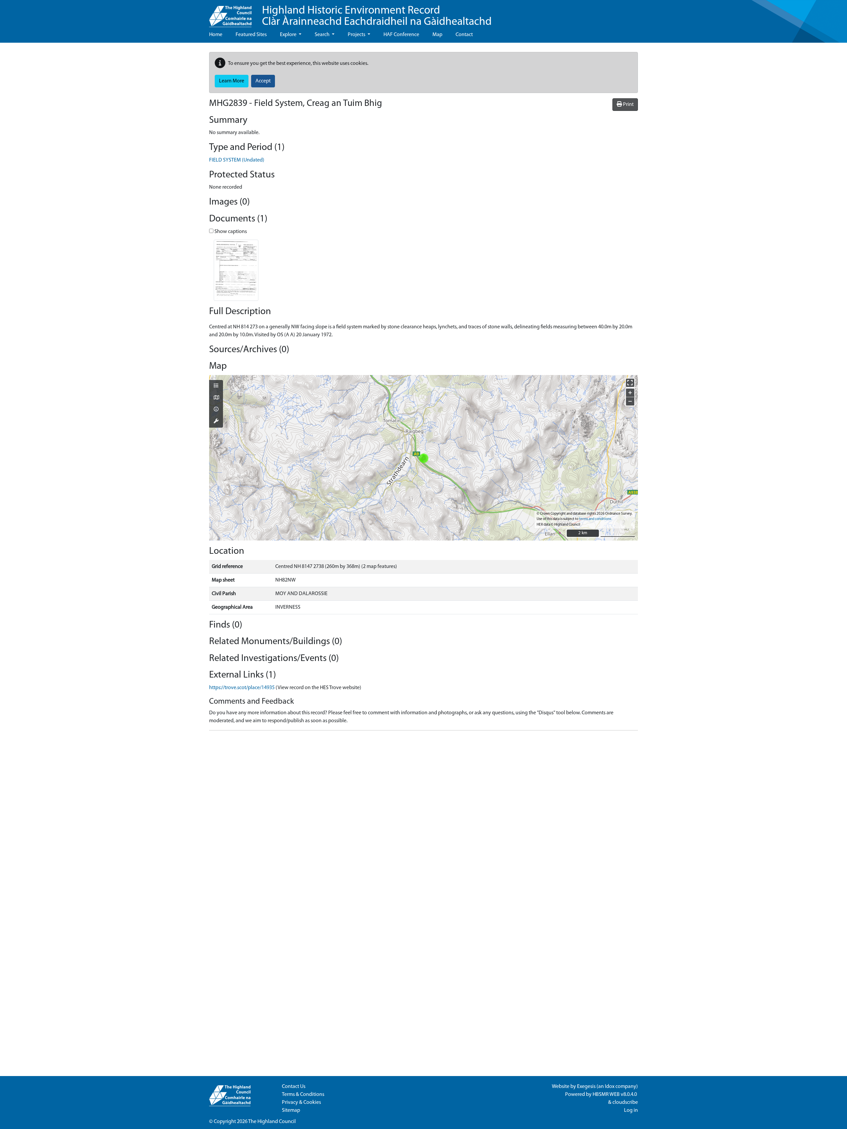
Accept (263, 81)
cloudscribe (625, 1102)
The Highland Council (272, 1121)
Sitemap (291, 1110)
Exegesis (586, 1086)
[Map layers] (216, 386)
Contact (464, 34)
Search (323, 34)
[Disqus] (423, 818)
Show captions (230, 231)
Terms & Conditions (303, 1094)
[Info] (216, 410)
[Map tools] (216, 422)
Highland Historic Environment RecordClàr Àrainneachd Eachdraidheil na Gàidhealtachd (377, 16)
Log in (631, 1110)
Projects (357, 34)
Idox (609, 1086)
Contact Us (293, 1086)
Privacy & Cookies (301, 1102)
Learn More (231, 81)
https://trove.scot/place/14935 (242, 687)
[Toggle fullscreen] (630, 383)
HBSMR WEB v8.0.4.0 (615, 1094)
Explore (288, 34)
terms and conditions (595, 519)
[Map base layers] (216, 398)
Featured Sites (251, 34)
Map (437, 34)
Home (215, 34)
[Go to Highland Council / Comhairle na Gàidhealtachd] (230, 14)
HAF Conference (401, 34)
